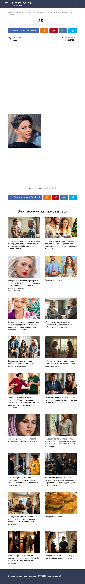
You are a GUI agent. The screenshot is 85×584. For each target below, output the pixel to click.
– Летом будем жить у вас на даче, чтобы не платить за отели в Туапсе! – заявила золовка (60, 363)
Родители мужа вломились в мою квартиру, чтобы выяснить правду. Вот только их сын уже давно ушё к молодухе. (24, 559)
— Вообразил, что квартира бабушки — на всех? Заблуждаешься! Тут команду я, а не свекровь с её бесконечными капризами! (61, 442)
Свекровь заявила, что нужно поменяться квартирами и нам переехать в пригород (20, 363)
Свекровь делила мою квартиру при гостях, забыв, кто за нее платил (60, 556)
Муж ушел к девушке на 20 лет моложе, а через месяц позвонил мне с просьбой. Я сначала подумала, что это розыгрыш (60, 481)
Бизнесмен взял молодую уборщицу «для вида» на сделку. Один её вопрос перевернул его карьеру (61, 399)
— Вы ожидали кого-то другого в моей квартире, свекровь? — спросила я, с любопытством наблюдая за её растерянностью (24, 245)
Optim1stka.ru (22, 3)
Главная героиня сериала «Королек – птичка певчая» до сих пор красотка (23, 440)
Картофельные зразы (54, 517)
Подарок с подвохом (53, 280)
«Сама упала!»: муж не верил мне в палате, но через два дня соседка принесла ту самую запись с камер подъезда (22, 520)
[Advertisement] (42, 62)
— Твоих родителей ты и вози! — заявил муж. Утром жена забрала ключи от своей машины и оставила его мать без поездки (23, 481)
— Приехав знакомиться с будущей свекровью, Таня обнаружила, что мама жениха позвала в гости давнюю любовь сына (61, 245)
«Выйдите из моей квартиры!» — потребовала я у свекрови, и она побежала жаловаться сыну (58, 324)
